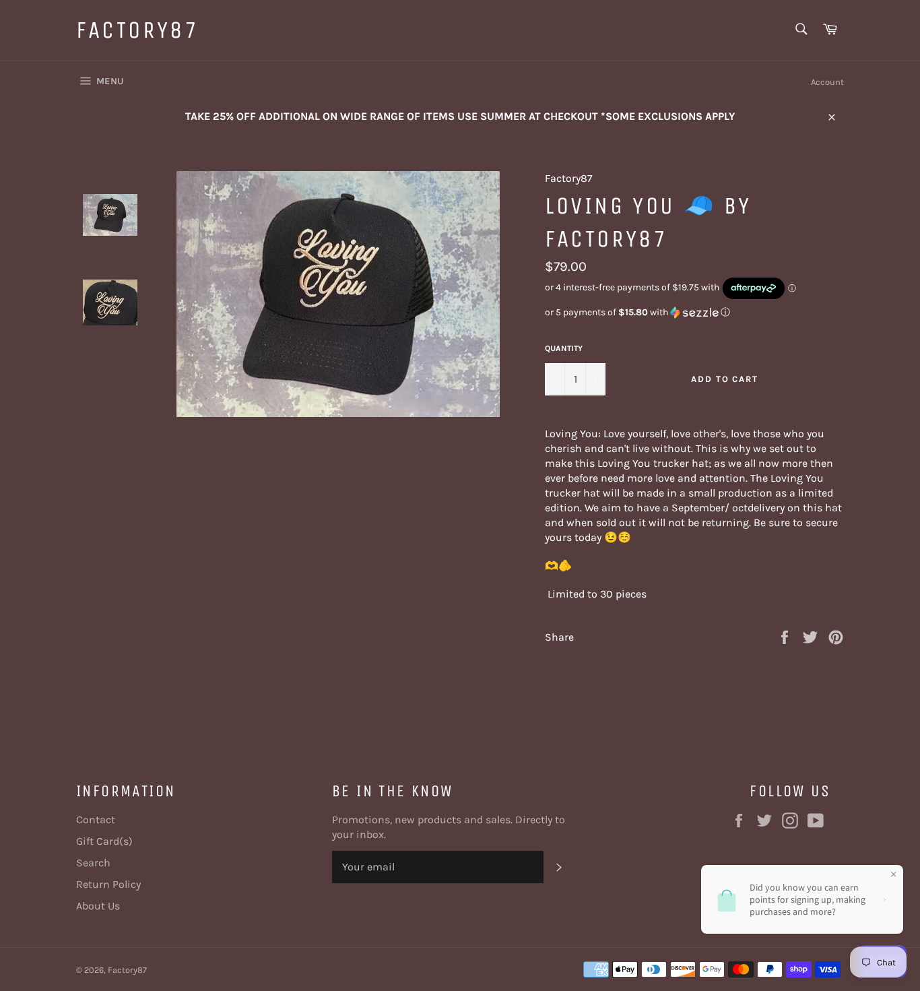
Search (93, 862)
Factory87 (137, 29)
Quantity (564, 348)
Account (827, 82)
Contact (95, 819)
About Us (98, 905)
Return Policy (108, 884)
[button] (694, 313)
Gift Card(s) (104, 841)
